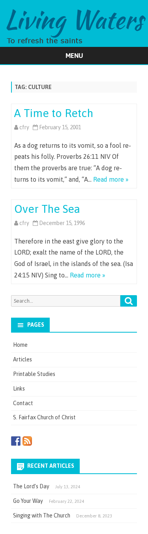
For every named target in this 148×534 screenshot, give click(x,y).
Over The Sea (47, 209)
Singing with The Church (41, 515)
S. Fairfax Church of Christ (44, 417)
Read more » (111, 179)
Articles (22, 359)
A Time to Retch (53, 113)
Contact (23, 403)
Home (20, 345)
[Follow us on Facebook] (16, 441)
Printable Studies (34, 374)
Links (19, 388)
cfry (24, 127)
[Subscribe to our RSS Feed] (27, 441)
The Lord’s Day (31, 486)
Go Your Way (28, 501)
